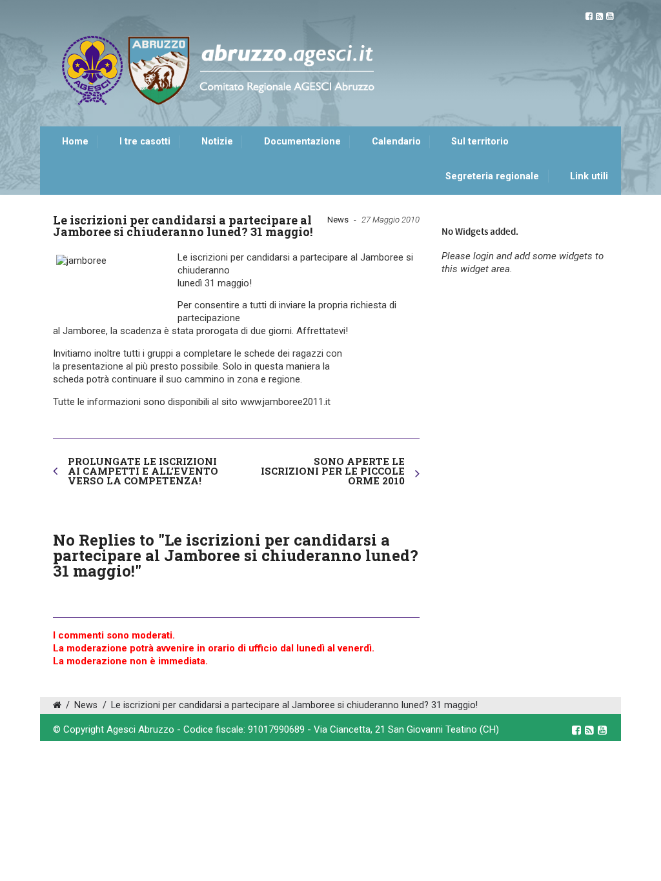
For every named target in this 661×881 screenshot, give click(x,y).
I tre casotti (144, 141)
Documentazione (302, 141)
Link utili (589, 176)
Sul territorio (480, 141)
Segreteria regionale (492, 176)
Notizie (217, 141)
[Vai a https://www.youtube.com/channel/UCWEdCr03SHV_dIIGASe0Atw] (609, 16)
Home (75, 141)
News (338, 219)
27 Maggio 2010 (390, 219)
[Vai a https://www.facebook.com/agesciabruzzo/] (589, 16)
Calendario (396, 141)
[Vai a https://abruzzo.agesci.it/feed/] (599, 16)
